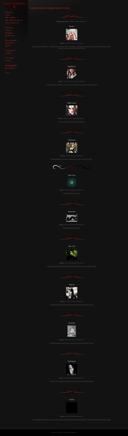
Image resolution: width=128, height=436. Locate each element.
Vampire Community (13, 3)
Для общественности (14, 20)
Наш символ (10, 17)
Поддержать (10, 50)
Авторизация (11, 65)
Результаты (9, 43)
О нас (7, 15)
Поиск (7, 73)
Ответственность (12, 23)
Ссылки (8, 30)
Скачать (8, 53)
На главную (10, 68)
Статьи (8, 60)
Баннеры (8, 33)
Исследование (11, 40)
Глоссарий (9, 58)
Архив (7, 45)
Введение (9, 12)
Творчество (10, 35)
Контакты (9, 27)
